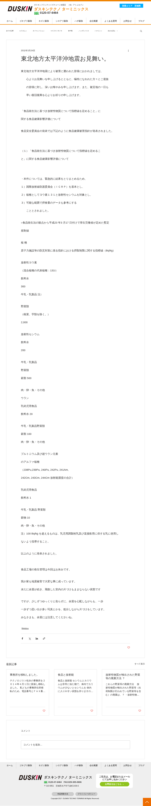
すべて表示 (139, 664)
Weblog (25, 628)
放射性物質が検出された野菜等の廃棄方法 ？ (123, 676)
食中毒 (70, 31)
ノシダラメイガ (83, 31)
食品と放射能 (66, 674)
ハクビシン (98, 31)
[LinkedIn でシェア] (36, 638)
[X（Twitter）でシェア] (29, 638)
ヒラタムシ (23, 31)
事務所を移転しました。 (24, 674)
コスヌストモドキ (56, 31)
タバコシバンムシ (39, 31)
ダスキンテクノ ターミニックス (61, 9)
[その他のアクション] (128, 50)
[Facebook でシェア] (22, 638)
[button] (141, 31)
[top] (147, 802)
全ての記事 (10, 31)
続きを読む (111, 31)
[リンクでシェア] (44, 638)
